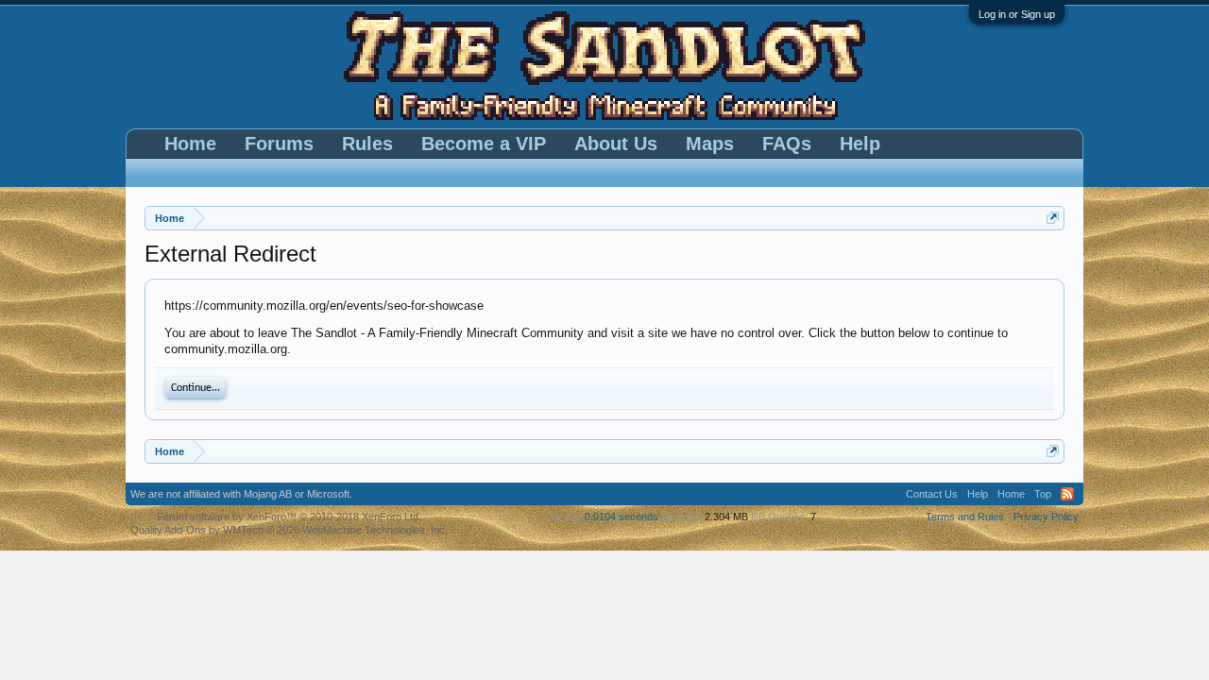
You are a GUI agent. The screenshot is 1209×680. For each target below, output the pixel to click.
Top (1042, 494)
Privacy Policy (1046, 516)
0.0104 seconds (621, 516)
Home (190, 143)
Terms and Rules (965, 516)
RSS (1067, 494)
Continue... (195, 388)
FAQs (786, 143)
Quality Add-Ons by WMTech (289, 530)
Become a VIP (483, 143)
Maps (710, 143)
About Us (615, 143)
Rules (367, 143)
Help (860, 143)
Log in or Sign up (1017, 14)
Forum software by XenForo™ (289, 516)
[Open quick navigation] (1053, 218)
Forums (279, 143)
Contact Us (932, 494)
